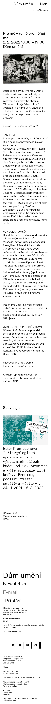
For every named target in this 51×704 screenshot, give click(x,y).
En (7, 621)
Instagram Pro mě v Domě (18, 365)
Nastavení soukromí (11, 619)
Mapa (5, 667)
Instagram (7, 692)
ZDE (15, 381)
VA (16, 700)
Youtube (6, 695)
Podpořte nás (39, 10)
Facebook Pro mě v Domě (18, 362)
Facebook (7, 690)
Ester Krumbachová (20, 448)
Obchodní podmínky (12, 632)
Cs (4, 621)
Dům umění (23, 4)
